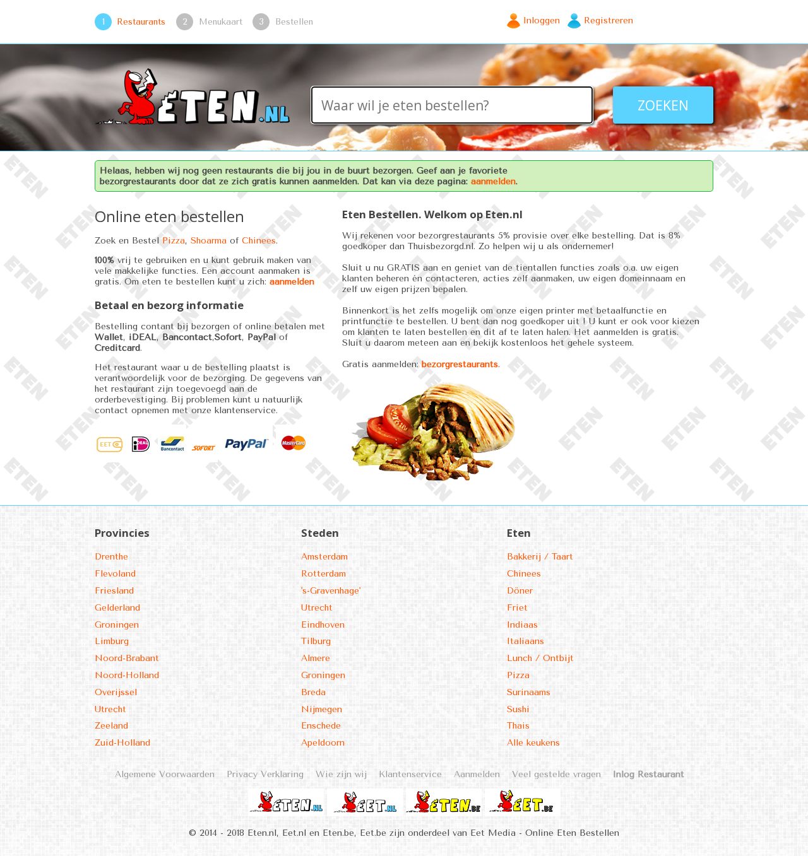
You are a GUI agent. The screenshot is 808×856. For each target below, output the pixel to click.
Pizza (173, 240)
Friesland (114, 590)
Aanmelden (477, 774)
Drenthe (111, 556)
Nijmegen (321, 709)
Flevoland (115, 573)
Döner (520, 590)
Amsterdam (324, 556)
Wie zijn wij (341, 774)
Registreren (608, 20)
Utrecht (110, 709)
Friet (517, 607)
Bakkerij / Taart (540, 556)
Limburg (112, 641)
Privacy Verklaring (265, 774)
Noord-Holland (127, 675)
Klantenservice (410, 774)
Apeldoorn (323, 742)
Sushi (518, 709)
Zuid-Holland (122, 742)
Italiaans (525, 641)
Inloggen (541, 20)
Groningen (117, 624)
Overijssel (116, 692)
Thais (518, 725)
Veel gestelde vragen (556, 774)
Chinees (259, 240)
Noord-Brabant (127, 658)
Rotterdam (323, 573)
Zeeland (111, 725)
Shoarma (209, 240)
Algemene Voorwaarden (165, 774)
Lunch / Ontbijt (540, 658)
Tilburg (316, 641)
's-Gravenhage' (330, 590)
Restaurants (141, 21)
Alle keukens (533, 742)
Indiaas (522, 624)
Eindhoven (323, 624)
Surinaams (528, 692)
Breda (313, 692)
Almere (315, 658)
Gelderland (117, 607)
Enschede (321, 725)
